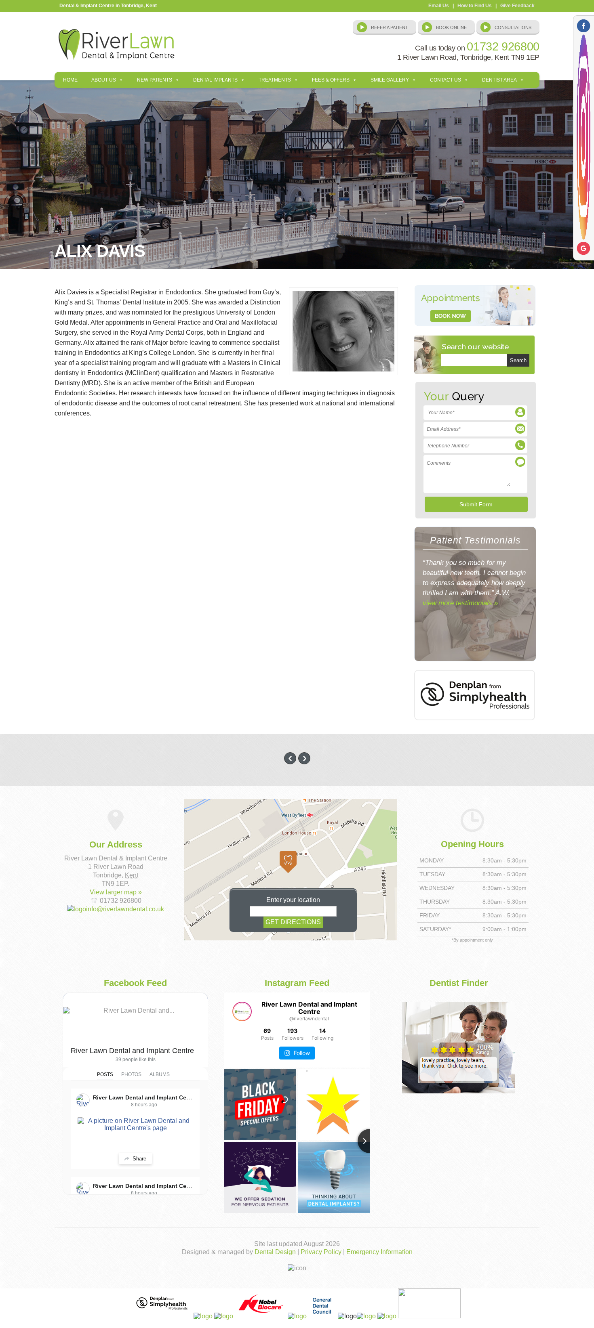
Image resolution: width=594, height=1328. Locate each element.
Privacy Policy (321, 1251)
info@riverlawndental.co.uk (125, 909)
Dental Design (275, 1251)
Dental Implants (215, 80)
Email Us (438, 5)
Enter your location (293, 899)
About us (103, 80)
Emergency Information (379, 1251)
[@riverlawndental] (242, 1011)
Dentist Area (499, 80)
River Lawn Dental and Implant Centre (132, 1051)
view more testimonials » (460, 603)
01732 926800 (503, 46)
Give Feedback (517, 5)
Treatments (275, 80)
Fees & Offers (331, 80)
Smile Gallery (390, 80)
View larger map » (116, 892)
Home (70, 80)
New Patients (154, 80)
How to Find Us (474, 5)
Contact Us (445, 80)
